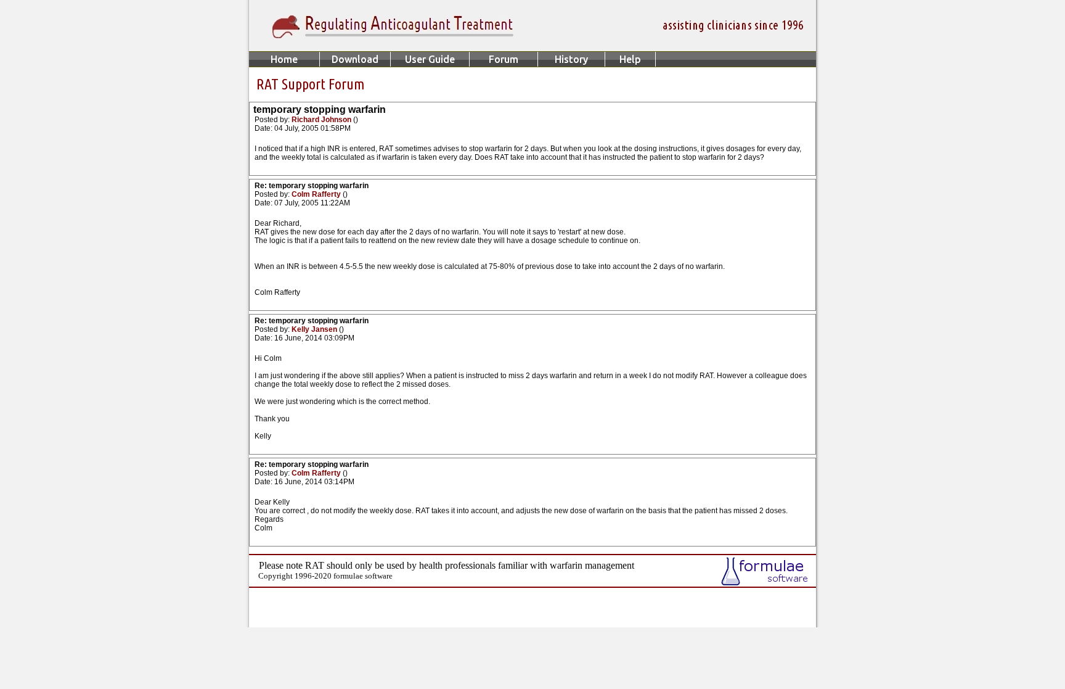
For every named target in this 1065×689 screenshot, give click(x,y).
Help (630, 59)
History (571, 59)
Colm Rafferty (317, 194)
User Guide (430, 59)
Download (355, 59)
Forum (503, 59)
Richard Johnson (322, 119)
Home (284, 59)
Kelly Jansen (315, 329)
